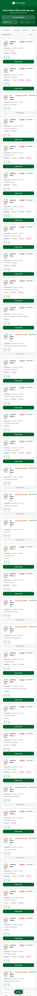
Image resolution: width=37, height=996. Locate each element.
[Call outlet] (8, 57)
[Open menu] (2, 3)
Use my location (19, 17)
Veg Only (16, 30)
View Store (29, 41)
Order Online (18, 61)
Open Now (26, 30)
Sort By (30, 34)
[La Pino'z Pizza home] (18, 3)
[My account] (34, 3)
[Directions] (4, 57)
